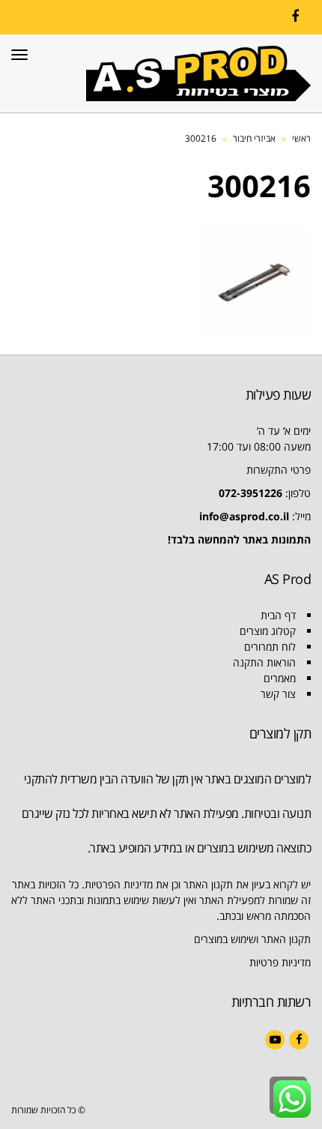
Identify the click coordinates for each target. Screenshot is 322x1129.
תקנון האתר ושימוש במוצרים (252, 939)
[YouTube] (275, 1040)
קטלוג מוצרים (268, 631)
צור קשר (278, 694)
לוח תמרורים (270, 646)
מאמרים (280, 678)
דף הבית (278, 615)
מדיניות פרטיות (280, 962)
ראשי (301, 138)
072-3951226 (250, 493)
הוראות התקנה (264, 662)
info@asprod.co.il (244, 516)
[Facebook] (295, 16)
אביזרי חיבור (254, 138)
